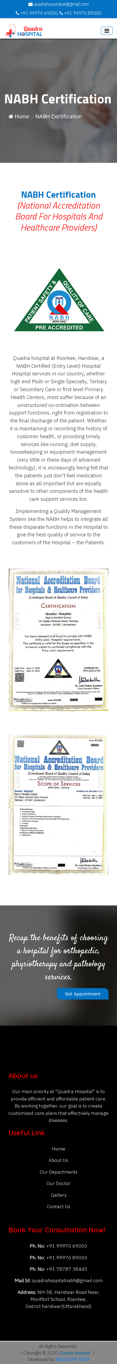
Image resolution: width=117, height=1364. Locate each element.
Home (21, 116)
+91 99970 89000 (66, 1258)
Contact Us (58, 1207)
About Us (58, 1160)
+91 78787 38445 (66, 1269)
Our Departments (59, 1172)
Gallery (58, 1195)
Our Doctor (58, 1183)
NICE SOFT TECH (72, 1359)
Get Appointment (82, 994)
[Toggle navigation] (107, 31)
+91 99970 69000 (66, 1246)
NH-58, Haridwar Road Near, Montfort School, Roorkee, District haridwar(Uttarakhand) (63, 1299)
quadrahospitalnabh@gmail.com (67, 1281)
